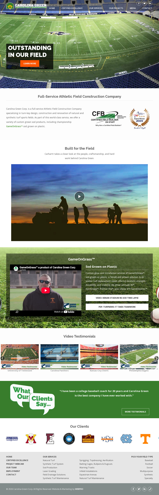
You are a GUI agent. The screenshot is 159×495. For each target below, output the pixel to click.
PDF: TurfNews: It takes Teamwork (117, 306)
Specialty (149, 478)
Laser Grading (49, 471)
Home (52, 8)
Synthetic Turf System (53, 464)
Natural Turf (49, 460)
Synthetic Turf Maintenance (56, 478)
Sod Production (50, 467)
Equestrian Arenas (88, 474)
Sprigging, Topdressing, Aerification (96, 460)
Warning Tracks (87, 467)
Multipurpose (146, 471)
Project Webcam (15, 464)
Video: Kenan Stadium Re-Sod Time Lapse (117, 298)
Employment (13, 471)
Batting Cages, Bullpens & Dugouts (96, 464)
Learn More (29, 63)
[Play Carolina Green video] (79, 196)
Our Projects (116, 8)
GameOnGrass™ (14, 126)
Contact (11, 474)
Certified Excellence (72, 8)
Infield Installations (88, 471)
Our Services (95, 8)
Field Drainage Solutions (54, 474)
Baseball (149, 460)
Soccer (150, 467)
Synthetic (148, 474)
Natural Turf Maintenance (92, 478)
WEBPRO (79, 489)
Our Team (11, 467)
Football (149, 464)
